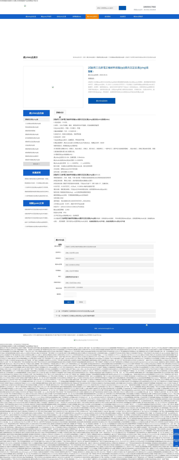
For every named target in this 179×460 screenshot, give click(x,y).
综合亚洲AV (142, 369)
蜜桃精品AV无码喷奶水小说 (130, 351)
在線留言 (123, 16)
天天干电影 (101, 356)
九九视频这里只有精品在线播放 (32, 439)
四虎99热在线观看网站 (51, 397)
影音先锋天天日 (8, 374)
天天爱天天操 (167, 369)
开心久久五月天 (126, 364)
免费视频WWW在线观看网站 (26, 429)
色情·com (113, 349)
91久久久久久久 (115, 356)
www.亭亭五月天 (71, 348)
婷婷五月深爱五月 (82, 353)
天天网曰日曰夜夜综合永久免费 (106, 448)
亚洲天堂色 (42, 436)
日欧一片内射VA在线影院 (48, 439)
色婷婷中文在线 (107, 392)
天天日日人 (85, 455)
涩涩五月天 (130, 411)
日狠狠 (109, 438)
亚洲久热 (2, 372)
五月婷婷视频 (69, 395)
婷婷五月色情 (25, 367)
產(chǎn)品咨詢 (101, 101)
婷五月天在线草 (166, 372)
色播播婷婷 (56, 371)
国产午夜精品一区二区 (81, 424)
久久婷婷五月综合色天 (149, 364)
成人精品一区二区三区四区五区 (115, 431)
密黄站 (61, 351)
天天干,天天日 (30, 425)
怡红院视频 (165, 397)
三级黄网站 (82, 374)
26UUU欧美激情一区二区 (80, 420)
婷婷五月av (127, 349)
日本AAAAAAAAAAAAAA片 (88, 367)
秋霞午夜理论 (109, 374)
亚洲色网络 (158, 399)
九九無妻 (157, 388)
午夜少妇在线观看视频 (114, 422)
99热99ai (152, 399)
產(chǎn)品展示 (92, 16)
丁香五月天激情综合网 (105, 441)
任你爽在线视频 (35, 448)
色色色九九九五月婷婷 (112, 379)
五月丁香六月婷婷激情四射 (51, 386)
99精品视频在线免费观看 (21, 434)
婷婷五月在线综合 (128, 383)
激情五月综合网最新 (15, 367)
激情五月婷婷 (33, 413)
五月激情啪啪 (151, 397)
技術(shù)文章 (61, 16)
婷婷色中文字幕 (173, 395)
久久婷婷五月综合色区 (169, 360)
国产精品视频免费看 (171, 356)
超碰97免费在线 (28, 378)
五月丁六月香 (16, 371)
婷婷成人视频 (170, 353)
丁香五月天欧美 (93, 411)
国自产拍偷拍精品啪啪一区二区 (134, 401)
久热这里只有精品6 (137, 379)
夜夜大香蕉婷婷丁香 (137, 364)
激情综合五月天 (92, 356)
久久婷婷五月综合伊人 (124, 450)
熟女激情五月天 (8, 349)
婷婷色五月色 (149, 408)
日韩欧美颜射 (85, 360)
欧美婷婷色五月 (142, 432)
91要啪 (171, 348)
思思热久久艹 (82, 436)
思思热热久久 (93, 381)
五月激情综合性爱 (143, 422)
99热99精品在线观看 (109, 383)
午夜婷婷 (55, 395)
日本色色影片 (25, 445)
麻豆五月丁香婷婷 (117, 434)
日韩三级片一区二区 (89, 348)
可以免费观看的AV (159, 457)
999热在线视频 (51, 415)
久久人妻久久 (38, 355)
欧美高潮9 (28, 376)
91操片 (79, 402)
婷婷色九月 (98, 427)
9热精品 (105, 455)
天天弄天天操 (84, 453)
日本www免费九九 (54, 367)
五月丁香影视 (59, 390)
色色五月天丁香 (174, 379)
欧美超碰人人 (11, 388)
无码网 (104, 445)
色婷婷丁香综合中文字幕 (41, 408)
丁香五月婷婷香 (161, 429)
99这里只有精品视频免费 (79, 362)
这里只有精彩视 (102, 360)
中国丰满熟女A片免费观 (128, 413)
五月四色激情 (9, 372)
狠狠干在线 (112, 390)
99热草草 (50, 365)
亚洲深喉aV (163, 424)
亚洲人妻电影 (51, 424)
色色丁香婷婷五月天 (65, 446)
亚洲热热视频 (64, 381)
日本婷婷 (56, 452)
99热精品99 (166, 448)
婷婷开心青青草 (45, 450)
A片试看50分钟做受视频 (70, 434)
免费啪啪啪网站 (157, 452)
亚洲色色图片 (102, 386)
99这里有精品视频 (153, 415)
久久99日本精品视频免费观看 (125, 455)
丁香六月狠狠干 (98, 362)
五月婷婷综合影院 (136, 415)
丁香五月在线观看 (160, 386)
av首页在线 (96, 397)
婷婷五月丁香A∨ (60, 364)
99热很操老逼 (29, 457)
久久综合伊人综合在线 (105, 385)
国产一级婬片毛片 (147, 360)
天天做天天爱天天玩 (87, 395)
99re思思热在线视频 (31, 385)
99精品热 (95, 365)
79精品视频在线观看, (119, 406)
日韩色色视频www (131, 378)
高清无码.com (157, 408)
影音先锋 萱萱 (164, 431)
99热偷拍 (90, 424)
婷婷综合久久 (36, 446)
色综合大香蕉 (57, 416)
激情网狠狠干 (148, 436)
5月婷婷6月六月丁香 (34, 411)
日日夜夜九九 (134, 422)
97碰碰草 (45, 443)
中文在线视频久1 (154, 411)
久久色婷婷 (106, 358)
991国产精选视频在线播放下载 (15, 365)
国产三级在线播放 (148, 372)
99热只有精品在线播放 (79, 432)
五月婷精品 (119, 416)
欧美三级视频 (70, 424)
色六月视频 (37, 409)
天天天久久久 (69, 355)
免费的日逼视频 (137, 383)
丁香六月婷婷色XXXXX (69, 392)
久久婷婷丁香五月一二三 (130, 404)
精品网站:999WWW (34, 434)
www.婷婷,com (79, 413)
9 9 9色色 (34, 452)
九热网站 (118, 413)
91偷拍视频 (33, 371)
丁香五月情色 (85, 402)
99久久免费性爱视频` (15, 445)
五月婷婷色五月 (78, 457)
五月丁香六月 (34, 422)
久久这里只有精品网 (129, 453)
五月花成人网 (99, 408)
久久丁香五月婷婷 (52, 376)
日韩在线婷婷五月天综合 (117, 453)
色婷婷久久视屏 (32, 379)
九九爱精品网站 (165, 388)
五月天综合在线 (139, 441)
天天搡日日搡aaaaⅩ (89, 358)
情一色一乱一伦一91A (82, 429)
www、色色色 (28, 349)
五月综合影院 (131, 436)
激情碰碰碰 (165, 408)
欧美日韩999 (86, 457)
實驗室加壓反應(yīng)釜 (31, 134)
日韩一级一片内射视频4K (167, 351)
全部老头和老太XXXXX (165, 415)
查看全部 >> (36, 164)
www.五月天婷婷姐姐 (58, 349)
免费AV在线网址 (136, 402)
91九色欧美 (28, 431)
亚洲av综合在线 (127, 367)
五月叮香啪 (43, 395)
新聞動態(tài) (77, 16)
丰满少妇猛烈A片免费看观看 (136, 459)
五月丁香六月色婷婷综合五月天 (31, 395)
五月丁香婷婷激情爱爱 (30, 390)
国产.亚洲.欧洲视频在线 (38, 455)
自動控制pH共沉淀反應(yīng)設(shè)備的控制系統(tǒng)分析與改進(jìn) (37, 218)
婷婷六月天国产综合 (89, 416)
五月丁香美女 (141, 450)
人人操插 (80, 434)
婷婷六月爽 (67, 353)
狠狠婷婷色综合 (43, 401)
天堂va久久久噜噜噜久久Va (115, 429)
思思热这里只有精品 (122, 425)
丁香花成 (52, 364)
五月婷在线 (106, 395)
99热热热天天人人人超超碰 (124, 348)
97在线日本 (72, 453)
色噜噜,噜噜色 (138, 372)
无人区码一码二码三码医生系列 (12, 362)
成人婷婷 (103, 388)
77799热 (43, 429)
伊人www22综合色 (71, 402)
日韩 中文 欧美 (39, 420)
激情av (97, 438)
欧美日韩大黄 (95, 385)
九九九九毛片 (12, 448)
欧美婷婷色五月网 (139, 443)
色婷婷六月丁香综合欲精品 (151, 416)
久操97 (101, 450)
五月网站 (162, 358)
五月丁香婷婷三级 (74, 374)
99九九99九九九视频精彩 (158, 455)
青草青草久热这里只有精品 (165, 422)
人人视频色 (134, 450)
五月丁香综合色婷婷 (24, 406)
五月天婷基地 (40, 371)
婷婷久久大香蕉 (158, 349)
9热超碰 (88, 374)
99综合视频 (39, 399)
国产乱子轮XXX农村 (152, 369)
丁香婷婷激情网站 (79, 450)
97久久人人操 (119, 355)
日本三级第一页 (62, 358)
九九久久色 (108, 356)
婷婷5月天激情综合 (60, 431)
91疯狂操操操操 (63, 418)
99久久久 (91, 455)
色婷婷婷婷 (95, 422)
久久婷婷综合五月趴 (141, 376)
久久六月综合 (7, 378)
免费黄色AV (142, 351)
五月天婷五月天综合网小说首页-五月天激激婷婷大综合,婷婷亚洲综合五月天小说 (134, 381)
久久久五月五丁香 (48, 425)
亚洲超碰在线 (59, 424)
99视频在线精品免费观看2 (57, 420)
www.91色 (168, 358)
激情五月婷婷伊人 (171, 362)
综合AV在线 (141, 365)
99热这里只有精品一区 (82, 381)
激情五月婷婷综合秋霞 (28, 432)
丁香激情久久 (109, 452)
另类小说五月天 (100, 452)
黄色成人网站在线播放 (148, 386)
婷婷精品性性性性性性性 (158, 356)
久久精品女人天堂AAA (46, 434)
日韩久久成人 (8, 369)
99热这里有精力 (72, 427)
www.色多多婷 (47, 457)
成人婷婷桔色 (156, 379)
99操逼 (36, 436)
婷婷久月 (77, 397)
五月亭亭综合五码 (25, 416)
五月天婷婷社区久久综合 (153, 450)
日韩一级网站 (150, 448)
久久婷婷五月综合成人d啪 (31, 353)
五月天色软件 (38, 425)
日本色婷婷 (171, 402)
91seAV (92, 378)
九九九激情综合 (140, 436)
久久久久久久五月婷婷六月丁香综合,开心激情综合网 (124, 409)
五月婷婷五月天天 (124, 408)
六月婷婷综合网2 (67, 432)
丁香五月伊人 (97, 425)
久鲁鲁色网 (83, 401)
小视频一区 (151, 413)
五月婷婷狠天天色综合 (136, 353)
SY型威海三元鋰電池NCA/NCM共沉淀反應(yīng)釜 (78, 311)
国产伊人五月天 (90, 349)
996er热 (99, 453)
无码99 (2, 383)
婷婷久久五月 (10, 418)
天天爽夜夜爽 (20, 448)
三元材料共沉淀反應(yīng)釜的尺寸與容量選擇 (37, 187)
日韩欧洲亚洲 (9, 438)
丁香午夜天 (60, 360)
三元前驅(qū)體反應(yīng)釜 (116, 57)
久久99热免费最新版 (127, 397)
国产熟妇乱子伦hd (32, 392)
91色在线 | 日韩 (134, 408)
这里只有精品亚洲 (59, 443)
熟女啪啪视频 (143, 446)
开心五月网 (27, 422)
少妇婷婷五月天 (138, 358)
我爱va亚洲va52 (19, 427)
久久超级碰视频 (111, 348)
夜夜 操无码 (6, 392)
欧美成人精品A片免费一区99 (94, 432)
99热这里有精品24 (130, 445)
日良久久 (122, 392)
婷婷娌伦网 (11, 408)
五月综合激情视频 (95, 404)
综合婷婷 (75, 436)
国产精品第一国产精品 (31, 360)
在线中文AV (167, 367)
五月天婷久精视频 (173, 371)
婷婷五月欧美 (110, 445)
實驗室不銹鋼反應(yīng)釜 (32, 160)
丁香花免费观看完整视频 (98, 374)
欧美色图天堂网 (45, 409)
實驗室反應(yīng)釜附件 (31, 156)
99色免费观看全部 (114, 436)
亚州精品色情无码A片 (94, 364)
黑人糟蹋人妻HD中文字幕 (25, 397)
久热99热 (106, 457)
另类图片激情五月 (158, 453)
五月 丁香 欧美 (130, 443)
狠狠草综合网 (63, 452)
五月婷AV (135, 439)
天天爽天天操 (148, 459)
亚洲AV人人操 (102, 411)
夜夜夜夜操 (113, 425)
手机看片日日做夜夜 (36, 416)
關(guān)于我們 (46, 16)
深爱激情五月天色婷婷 (75, 455)
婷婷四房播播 (87, 422)
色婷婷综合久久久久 (69, 388)
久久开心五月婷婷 (164, 416)
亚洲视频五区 (106, 418)
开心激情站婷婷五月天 (132, 452)
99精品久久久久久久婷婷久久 (110, 427)
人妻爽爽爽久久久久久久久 (83, 385)
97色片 (29, 443)
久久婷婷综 (12, 360)
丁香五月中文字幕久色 (19, 364)
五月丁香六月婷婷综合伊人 (67, 367)
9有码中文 (53, 379)
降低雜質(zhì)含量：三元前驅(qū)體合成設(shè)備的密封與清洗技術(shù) (37, 183)
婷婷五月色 (133, 427)
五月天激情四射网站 (169, 439)
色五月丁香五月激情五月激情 (150, 390)
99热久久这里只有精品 (17, 378)
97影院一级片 (89, 376)
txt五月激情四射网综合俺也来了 (154, 365)
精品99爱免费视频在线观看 (48, 404)
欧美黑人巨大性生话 (128, 434)
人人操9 (86, 388)
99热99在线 (6, 457)
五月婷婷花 (163, 434)
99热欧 (9, 429)
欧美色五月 (97, 436)
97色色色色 (158, 413)
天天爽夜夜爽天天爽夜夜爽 (114, 367)
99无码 (63, 402)
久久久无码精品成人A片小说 (47, 427)
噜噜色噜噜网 (72, 422)
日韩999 (118, 390)
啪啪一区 (113, 416)
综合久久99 (65, 374)
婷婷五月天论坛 (131, 360)
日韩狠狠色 (40, 418)
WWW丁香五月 (14, 406)
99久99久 (68, 356)
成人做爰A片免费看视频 (11, 446)
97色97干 (168, 418)
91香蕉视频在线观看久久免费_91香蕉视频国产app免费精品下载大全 (19, 1)
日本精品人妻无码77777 (75, 415)
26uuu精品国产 (163, 348)
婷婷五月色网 (113, 399)
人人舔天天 (80, 348)
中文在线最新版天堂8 (142, 413)
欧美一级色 (5, 450)
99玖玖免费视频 (7, 453)
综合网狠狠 (24, 443)
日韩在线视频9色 (62, 404)
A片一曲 (43, 448)
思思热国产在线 (12, 397)
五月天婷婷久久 (169, 457)
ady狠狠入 (52, 431)
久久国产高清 (112, 455)
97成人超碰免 (99, 446)
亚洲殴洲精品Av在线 (160, 441)
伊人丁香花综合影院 (12, 452)
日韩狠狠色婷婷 (120, 401)
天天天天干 (67, 390)
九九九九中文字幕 (154, 434)
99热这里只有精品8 (35, 404)
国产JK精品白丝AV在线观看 (138, 388)
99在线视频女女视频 (67, 416)
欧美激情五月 (162, 390)
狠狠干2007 (42, 441)
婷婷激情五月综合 (106, 420)
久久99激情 (113, 457)
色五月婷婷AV (4, 397)
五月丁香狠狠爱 (147, 431)
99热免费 (156, 351)
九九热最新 (63, 348)
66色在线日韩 (92, 353)
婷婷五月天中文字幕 (88, 399)
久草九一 (103, 431)
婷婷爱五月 (60, 388)
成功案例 (107, 16)
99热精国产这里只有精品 (64, 372)
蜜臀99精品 (44, 383)
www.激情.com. (101, 394)
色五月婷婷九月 (156, 353)
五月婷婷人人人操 (132, 365)
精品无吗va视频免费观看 (129, 424)
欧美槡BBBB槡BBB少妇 (62, 445)
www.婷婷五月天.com (160, 385)
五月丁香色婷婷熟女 (71, 364)
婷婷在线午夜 (86, 383)
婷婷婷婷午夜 (127, 429)
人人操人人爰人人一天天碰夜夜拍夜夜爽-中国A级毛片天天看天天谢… (155, 445)
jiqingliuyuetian (20, 360)
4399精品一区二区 (63, 376)
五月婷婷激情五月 (92, 401)
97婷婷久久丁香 (13, 450)
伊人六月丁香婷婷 (134, 446)
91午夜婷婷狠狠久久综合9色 (87, 408)
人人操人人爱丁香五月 (168, 404)
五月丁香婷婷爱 (149, 457)
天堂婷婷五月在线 (172, 409)
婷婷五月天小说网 (50, 455)
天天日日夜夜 (144, 429)
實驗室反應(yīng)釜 (102, 57)
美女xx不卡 (116, 374)
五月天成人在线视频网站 (51, 369)
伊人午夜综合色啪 (67, 379)
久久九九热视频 (124, 374)
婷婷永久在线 (24, 438)
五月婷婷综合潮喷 (29, 355)
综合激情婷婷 (166, 349)
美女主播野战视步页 (166, 401)
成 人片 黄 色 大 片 (39, 381)
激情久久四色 (82, 349)
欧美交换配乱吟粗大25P (105, 365)
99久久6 (87, 450)
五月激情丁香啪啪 (102, 367)
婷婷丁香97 (30, 369)
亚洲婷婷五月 (79, 371)
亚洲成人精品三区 (78, 416)
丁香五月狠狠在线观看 (40, 351)
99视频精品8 (107, 434)
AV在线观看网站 (157, 360)
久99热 (52, 452)
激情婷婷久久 (81, 452)
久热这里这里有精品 (139, 448)
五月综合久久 (3, 358)
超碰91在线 (27, 448)
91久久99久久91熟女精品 (82, 438)
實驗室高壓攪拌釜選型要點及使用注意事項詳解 (37, 191)
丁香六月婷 (5, 445)
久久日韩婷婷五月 (169, 453)
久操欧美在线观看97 (43, 452)
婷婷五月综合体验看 (41, 424)
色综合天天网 (98, 413)
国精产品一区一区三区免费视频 (55, 406)
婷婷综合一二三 (56, 381)
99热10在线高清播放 (116, 364)
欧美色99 (107, 349)
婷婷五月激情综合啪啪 (31, 365)
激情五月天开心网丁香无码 (100, 390)
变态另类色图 (64, 422)
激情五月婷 (81, 404)
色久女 (164, 353)
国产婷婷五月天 (153, 422)
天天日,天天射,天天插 (62, 439)
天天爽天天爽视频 (72, 404)
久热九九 (146, 411)
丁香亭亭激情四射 (9, 404)
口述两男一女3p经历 (52, 429)
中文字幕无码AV (97, 395)
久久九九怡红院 (58, 353)
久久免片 (58, 379)
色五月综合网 (74, 408)
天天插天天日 (111, 459)
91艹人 (106, 408)
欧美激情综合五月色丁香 (102, 439)
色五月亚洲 (19, 439)
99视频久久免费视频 (59, 425)
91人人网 (126, 446)
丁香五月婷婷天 (147, 353)
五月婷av (165, 427)
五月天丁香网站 (86, 386)
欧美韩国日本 (94, 441)
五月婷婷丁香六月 (121, 411)
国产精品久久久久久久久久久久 (151, 424)
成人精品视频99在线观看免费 (124, 438)
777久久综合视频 (115, 432)
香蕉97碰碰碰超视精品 (66, 386)
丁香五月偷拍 (156, 431)
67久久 (78, 453)
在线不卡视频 (22, 348)
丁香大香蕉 (51, 353)
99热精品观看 (157, 372)
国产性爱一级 (165, 413)
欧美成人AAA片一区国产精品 (57, 356)
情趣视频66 (72, 381)
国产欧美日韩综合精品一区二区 (150, 402)
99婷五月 (152, 355)
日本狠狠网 (34, 406)
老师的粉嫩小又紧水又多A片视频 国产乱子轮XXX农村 (155, 438)
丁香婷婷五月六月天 (44, 388)
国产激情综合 (86, 441)
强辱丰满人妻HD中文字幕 (96, 402)
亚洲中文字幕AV (11, 441)
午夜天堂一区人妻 (110, 401)
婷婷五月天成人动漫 (52, 351)
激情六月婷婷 (41, 406)
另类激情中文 (108, 372)
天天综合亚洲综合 (62, 378)
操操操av (158, 397)
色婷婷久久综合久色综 (94, 420)
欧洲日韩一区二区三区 (49, 390)
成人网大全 (145, 434)
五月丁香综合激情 (124, 427)
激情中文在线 (14, 390)
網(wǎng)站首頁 (31, 16)
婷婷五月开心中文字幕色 (104, 381)
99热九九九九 (4, 448)
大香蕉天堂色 (61, 355)
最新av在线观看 (25, 371)
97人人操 (54, 358)
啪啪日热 (73, 448)
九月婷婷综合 (69, 420)
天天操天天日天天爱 (14, 385)
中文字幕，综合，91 (119, 372)
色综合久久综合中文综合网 (157, 418)
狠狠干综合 (94, 386)
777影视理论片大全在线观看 (151, 358)
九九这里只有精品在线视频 (76, 409)
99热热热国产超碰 (99, 372)
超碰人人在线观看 (109, 353)
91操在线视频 (79, 394)
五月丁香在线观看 (82, 364)
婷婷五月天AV (18, 404)
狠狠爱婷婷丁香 (133, 432)
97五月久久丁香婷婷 (96, 445)
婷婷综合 (54, 457)
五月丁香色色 (124, 358)
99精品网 (171, 427)
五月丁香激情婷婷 (19, 349)
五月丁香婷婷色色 (97, 418)
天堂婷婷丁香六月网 (162, 364)
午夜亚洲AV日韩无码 (171, 386)
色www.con (9, 364)
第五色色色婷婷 (129, 448)
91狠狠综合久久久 (120, 445)
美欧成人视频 (122, 418)
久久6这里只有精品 (64, 369)
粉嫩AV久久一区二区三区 (72, 401)
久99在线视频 (129, 394)
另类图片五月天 (108, 362)
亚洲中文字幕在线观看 (22, 413)
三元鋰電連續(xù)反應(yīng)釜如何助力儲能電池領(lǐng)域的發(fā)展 (37, 196)
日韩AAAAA (96, 443)
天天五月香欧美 (165, 379)
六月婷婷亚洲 (143, 397)
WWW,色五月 (77, 395)
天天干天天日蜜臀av (67, 450)
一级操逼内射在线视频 (134, 385)
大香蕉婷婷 (157, 401)
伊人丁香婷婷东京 (166, 374)
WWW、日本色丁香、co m (117, 439)
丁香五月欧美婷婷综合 (127, 390)
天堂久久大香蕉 (166, 406)
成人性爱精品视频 (33, 401)
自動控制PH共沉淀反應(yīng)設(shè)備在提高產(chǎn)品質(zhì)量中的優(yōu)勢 (37, 213)
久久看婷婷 (63, 371)
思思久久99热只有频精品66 (76, 376)
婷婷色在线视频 (78, 425)
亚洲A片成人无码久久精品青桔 (19, 411)
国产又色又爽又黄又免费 (15, 455)
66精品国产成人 (71, 378)
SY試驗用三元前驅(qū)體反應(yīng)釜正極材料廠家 (78, 316)
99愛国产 (86, 448)
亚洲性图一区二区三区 (100, 424)
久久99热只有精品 (171, 383)
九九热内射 (65, 415)
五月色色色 (26, 404)
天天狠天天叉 (144, 385)
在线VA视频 (119, 383)
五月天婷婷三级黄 (79, 351)
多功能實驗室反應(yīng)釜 (32, 138)
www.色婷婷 (120, 349)
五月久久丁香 (118, 351)
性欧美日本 (17, 415)
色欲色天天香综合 (63, 453)
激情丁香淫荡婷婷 (63, 397)
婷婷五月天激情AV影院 (62, 455)
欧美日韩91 (30, 381)
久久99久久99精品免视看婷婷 (87, 446)
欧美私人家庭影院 (153, 446)
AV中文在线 (147, 420)
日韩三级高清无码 (80, 431)
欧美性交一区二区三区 (9, 413)
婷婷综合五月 (90, 362)
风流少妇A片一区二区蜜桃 (119, 365)
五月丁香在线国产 (47, 358)
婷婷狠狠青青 (74, 390)
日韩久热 (39, 390)
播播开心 (151, 385)
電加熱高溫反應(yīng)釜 (31, 127)
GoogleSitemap (97, 335)
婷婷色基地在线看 (113, 408)
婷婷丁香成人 (138, 434)
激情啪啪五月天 (73, 418)
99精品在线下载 (77, 383)
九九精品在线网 (29, 408)
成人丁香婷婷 (90, 372)
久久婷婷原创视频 (51, 445)
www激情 (24, 379)
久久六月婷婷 (124, 376)
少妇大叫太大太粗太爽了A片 (65, 457)
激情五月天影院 (145, 355)
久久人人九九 (36, 397)
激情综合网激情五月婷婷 (50, 355)
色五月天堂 (70, 358)
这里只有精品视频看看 (162, 395)
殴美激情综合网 (148, 425)
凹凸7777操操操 (72, 452)
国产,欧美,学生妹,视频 (145, 455)
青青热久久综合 (18, 374)
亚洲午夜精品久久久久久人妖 (23, 418)
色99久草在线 (86, 445)
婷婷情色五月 (174, 413)
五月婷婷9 (7, 356)
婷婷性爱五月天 (110, 394)
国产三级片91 (78, 441)
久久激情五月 (155, 420)
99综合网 (50, 443)
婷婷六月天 (175, 401)
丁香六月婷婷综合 (45, 364)
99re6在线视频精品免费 (31, 427)
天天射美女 (48, 381)
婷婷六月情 (53, 388)
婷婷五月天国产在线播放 (12, 416)
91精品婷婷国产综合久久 (86, 390)
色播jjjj (26, 401)
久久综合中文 (163, 402)
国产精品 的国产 (110, 411)
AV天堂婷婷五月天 (36, 453)
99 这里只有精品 (14, 392)
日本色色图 (146, 406)
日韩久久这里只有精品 (157, 367)
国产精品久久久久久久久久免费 (77, 439)
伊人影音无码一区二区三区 (165, 392)
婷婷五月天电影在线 (30, 402)
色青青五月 (103, 397)
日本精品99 (45, 431)
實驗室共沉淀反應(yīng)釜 (32, 141)
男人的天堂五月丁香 (157, 439)
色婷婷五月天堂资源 (129, 399)
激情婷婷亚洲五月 (148, 401)
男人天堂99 (74, 446)
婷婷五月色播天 (67, 362)
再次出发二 (136, 438)
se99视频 (71, 397)
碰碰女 (129, 379)
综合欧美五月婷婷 (161, 355)
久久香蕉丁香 (54, 418)
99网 (64, 424)
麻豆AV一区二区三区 (39, 378)
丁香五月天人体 (29, 351)
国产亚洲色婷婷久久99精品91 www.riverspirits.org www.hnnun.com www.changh (135, 362)
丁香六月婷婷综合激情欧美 (67, 385)
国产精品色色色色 (98, 392)
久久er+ (170, 394)
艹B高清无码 (162, 378)
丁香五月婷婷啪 (129, 372)
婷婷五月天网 (79, 388)
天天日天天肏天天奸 (94, 429)
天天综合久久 (120, 457)
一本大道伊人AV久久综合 (55, 408)
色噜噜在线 (74, 353)
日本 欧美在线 (43, 353)
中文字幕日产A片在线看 (17, 401)
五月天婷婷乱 (36, 349)
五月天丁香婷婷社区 (138, 457)
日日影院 (20, 390)
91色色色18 (114, 418)
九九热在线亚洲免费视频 (143, 378)
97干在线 (5, 360)
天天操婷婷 (67, 406)
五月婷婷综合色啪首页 (96, 383)
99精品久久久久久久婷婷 (28, 383)
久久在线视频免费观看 (20, 372)
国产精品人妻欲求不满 (66, 399)
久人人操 (58, 415)
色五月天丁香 (125, 432)
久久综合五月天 (88, 355)
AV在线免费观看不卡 (145, 367)
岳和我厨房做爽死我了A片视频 (53, 432)
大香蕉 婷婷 (116, 392)
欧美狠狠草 (6, 351)
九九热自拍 (149, 452)
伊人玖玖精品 (117, 397)
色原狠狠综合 (139, 406)
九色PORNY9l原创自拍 (45, 422)
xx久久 (159, 374)
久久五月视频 (5, 401)
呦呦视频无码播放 (126, 356)
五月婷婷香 (89, 365)
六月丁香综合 (164, 425)
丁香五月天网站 (75, 406)
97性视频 (139, 424)
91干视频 (160, 369)
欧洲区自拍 (67, 360)
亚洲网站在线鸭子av (136, 395)
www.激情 (32, 424)
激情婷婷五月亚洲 (167, 399)
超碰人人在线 (99, 409)
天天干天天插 (34, 441)
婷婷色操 (134, 418)
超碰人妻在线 (12, 358)
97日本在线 (118, 353)
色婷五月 (22, 385)
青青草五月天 (45, 459)
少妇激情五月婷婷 (76, 360)
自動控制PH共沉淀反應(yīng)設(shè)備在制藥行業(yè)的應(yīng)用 (37, 209)
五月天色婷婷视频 (149, 441)
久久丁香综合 (87, 434)
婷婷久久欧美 (37, 358)
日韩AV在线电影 (123, 369)
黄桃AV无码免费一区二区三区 (156, 432)
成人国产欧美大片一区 (147, 348)
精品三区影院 (32, 415)
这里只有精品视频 (51, 378)
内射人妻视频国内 (88, 425)
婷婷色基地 (65, 409)
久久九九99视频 (21, 381)
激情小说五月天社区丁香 (7, 436)
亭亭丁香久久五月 (49, 374)
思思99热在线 (110, 388)
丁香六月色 (58, 413)
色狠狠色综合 (22, 446)
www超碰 (2, 438)
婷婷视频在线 (128, 402)
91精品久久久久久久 (101, 348)
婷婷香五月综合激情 (97, 351)
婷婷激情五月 (151, 388)
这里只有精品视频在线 (119, 378)
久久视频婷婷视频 (37, 443)
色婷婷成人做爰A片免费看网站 (67, 429)
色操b (18, 425)
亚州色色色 (132, 376)
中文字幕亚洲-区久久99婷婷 (164, 381)
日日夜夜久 (59, 441)
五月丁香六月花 (103, 415)
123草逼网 (134, 356)
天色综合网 (58, 374)
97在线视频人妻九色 (42, 356)
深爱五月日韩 (129, 392)
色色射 (50, 383)
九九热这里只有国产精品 (14, 379)
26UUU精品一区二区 (113, 360)
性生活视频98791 (133, 420)
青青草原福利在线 (78, 355)
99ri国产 (92, 438)
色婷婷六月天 (123, 420)
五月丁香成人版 (78, 358)
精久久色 (126, 355)
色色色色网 (80, 422)
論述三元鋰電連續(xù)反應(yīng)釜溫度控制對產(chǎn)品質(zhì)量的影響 (37, 222)
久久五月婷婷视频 (106, 404)
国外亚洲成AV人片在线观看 (100, 369)
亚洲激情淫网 (140, 453)
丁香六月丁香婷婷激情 (21, 386)
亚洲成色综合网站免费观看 (159, 443)
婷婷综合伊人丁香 (99, 406)
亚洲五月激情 (125, 353)
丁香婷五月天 (97, 371)
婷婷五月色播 (48, 394)
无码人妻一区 (162, 409)
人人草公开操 (48, 392)
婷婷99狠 (136, 397)
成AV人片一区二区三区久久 (160, 436)
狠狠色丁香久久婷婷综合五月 (56, 411)
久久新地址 (91, 379)
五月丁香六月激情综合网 (11, 409)
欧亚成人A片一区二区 (87, 397)
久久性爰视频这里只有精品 (114, 424)
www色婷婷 (175, 406)
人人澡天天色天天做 (142, 349)
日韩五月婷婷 (44, 411)
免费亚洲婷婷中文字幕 (97, 457)
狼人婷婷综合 (70, 431)
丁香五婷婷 (30, 348)
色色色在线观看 (77, 386)
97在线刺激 (90, 436)
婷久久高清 (80, 392)
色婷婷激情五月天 (5, 381)
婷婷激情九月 (105, 425)
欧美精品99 (6, 406)
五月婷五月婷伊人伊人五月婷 (35, 372)
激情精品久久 (163, 376)
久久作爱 (30, 358)
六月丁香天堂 (123, 360)
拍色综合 (17, 399)
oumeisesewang (41, 415)
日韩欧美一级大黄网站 (124, 415)
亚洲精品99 (80, 448)
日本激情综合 (14, 348)
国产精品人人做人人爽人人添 (78, 369)
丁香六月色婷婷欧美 (75, 445)
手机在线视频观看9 (117, 446)
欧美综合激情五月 (113, 369)
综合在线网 (13, 351)
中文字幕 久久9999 (24, 356)
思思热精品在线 (19, 408)
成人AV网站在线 (113, 443)
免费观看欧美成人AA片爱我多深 (12, 432)
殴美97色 (130, 358)
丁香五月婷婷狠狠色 (153, 376)
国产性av (39, 379)
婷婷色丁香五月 (37, 431)
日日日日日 (23, 392)
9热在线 (136, 455)
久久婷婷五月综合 (67, 365)
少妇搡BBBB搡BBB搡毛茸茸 (167, 420)
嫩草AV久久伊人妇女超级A (100, 459)
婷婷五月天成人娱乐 (31, 394)
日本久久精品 (70, 371)
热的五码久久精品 (40, 432)
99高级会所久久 (112, 415)
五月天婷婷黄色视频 (10, 439)
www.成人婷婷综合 (89, 413)
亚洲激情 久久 (12, 425)
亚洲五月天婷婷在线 (108, 351)
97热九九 (172, 388)
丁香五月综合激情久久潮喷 (154, 427)
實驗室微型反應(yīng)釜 (31, 149)
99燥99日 (175, 381)
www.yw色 (23, 369)
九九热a (151, 349)
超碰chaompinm (76, 356)
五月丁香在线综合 (134, 369)
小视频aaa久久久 (68, 351)
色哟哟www (10, 420)
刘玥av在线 (129, 439)
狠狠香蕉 (50, 416)
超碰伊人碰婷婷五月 (94, 388)
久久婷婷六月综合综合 (83, 378)
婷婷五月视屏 (162, 446)
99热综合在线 (41, 445)
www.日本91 (137, 390)
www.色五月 (46, 379)
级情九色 (169, 385)
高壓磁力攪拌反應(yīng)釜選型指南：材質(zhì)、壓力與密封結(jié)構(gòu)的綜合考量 (37, 179)
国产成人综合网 (26, 455)
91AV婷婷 (16, 438)
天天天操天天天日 (43, 365)
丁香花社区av (106, 432)
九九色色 (139, 360)
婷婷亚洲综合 (70, 438)
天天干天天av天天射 (18, 402)
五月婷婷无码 (167, 365)
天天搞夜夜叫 (149, 371)
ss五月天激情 (89, 431)
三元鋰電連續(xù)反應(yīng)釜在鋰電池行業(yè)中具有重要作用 (37, 226)
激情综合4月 (142, 452)
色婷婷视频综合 (42, 376)
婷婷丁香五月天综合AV (40, 362)
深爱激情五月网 (10, 399)
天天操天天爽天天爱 (109, 402)
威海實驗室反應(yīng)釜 (31, 152)
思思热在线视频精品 (121, 459)
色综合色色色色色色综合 (79, 372)
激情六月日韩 (56, 383)
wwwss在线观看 (100, 349)
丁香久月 (128, 418)
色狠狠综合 (30, 409)
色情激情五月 (57, 365)
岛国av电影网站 (147, 379)
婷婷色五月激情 (94, 450)
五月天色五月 (10, 386)
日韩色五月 (116, 371)
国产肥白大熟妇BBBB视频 (167, 411)
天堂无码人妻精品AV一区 (25, 450)
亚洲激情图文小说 (161, 383)
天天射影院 (61, 395)
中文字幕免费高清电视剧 (85, 418)
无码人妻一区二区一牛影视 (150, 392)
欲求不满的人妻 (38, 348)
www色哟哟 (144, 415)
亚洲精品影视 (152, 429)
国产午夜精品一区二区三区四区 (136, 371)
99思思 (2, 439)
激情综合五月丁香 (138, 411)
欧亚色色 (44, 416)
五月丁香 (133, 349)
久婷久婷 (125, 416)
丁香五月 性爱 (136, 429)
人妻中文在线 (170, 378)
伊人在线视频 (113, 395)
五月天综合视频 (172, 425)
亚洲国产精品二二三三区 (100, 355)
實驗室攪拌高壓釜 (30, 131)
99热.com (131, 425)
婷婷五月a (38, 429)
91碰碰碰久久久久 (107, 371)
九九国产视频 (103, 438)
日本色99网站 (123, 436)
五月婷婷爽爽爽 (125, 422)
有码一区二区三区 (145, 409)
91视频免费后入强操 (100, 379)
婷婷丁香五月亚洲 (58, 392)
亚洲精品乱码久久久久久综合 (50, 453)
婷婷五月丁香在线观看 (79, 365)
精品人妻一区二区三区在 (110, 450)
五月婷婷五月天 (83, 411)
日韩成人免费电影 (70, 443)
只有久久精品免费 (115, 358)
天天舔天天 (85, 356)
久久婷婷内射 (126, 388)
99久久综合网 (14, 356)
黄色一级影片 (88, 443)
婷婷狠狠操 (148, 439)
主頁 (84, 57)
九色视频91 (41, 360)
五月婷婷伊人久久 (58, 434)
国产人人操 (141, 439)
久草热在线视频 (105, 364)
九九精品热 (33, 356)
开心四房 (23, 425)
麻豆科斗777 (46, 399)
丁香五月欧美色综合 (38, 374)
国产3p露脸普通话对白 (68, 413)
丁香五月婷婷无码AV (48, 413)
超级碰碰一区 (151, 395)
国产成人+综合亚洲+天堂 (63, 448)
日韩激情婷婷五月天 (32, 388)
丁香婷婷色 (47, 418)
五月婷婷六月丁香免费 (44, 385)
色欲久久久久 (66, 408)
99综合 (43, 397)
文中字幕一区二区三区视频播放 (132, 386)
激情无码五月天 (55, 385)
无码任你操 (110, 397)
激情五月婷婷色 (79, 443)
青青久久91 (40, 386)
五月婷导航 (135, 367)
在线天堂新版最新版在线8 (55, 362)
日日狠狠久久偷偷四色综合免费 (143, 394)
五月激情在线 (21, 431)
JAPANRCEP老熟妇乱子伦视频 (103, 378)
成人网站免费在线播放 (109, 413)
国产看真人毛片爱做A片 (50, 372)
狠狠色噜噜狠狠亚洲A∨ (90, 394)
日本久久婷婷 (147, 356)
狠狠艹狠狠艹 (20, 351)
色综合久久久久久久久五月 (119, 385)
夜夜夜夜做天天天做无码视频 (56, 401)
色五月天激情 (150, 351)
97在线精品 (6, 367)
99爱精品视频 (69, 425)
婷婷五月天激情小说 (119, 452)
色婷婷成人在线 (19, 355)
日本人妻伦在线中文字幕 (72, 411)
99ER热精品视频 (120, 394)
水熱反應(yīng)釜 (30, 145)
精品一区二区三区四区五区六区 (14, 422)
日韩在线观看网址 (7, 371)
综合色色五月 (56, 422)
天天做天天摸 (16, 369)
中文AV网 (87, 404)
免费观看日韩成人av (97, 434)
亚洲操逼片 (122, 443)
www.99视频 (122, 371)
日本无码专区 (119, 402)
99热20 (114, 438)
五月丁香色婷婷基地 (10, 424)
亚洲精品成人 (81, 427)
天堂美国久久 (111, 355)
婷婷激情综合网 (104, 443)
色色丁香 (140, 356)
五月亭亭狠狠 (115, 420)
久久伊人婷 (14, 381)
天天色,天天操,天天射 (52, 436)
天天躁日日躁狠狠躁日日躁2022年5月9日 (149, 404)
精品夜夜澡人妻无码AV (49, 348)
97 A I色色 (97, 399)
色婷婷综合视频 (148, 453)
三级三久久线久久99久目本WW (111, 376)
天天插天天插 (107, 446)
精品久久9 (29, 446)
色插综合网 (76, 379)
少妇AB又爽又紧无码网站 (103, 416)
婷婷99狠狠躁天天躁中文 (27, 436)
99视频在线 (128, 431)
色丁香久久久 (110, 386)
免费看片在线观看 (142, 427)
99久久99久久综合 (21, 388)
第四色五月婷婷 (34, 367)
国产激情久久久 (55, 399)
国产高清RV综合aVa (46, 349)
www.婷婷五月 (24, 415)
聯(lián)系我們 (138, 16)
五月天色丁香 (7, 394)
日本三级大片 (136, 348)
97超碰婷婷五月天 (137, 431)
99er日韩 (89, 369)
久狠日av (6, 390)
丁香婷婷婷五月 (51, 402)
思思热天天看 (20, 376)
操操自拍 (139, 418)
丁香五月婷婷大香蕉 (68, 441)
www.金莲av (98, 358)
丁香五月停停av (38, 457)
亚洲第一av (41, 392)
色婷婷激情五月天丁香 (15, 395)
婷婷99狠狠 (14, 429)
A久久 (57, 348)
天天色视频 (142, 408)
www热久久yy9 (77, 399)
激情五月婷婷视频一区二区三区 (21, 453)
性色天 (175, 348)
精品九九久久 (115, 441)
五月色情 (49, 395)
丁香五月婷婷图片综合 (27, 362)
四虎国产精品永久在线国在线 (13, 383)
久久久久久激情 (39, 438)
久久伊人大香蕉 (158, 448)
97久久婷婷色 (49, 371)
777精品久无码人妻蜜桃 (32, 364)
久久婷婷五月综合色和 (10, 431)
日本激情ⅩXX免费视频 (149, 383)
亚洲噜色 (39, 413)
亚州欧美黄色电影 (11, 353)
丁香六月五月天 (16, 459)
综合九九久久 (154, 378)
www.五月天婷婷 (171, 441)
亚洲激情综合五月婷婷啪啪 (28, 399)
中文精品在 (5, 425)
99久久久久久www (134, 355)
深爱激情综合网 (118, 386)
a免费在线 (53, 409)
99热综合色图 (18, 420)
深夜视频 (38, 383)
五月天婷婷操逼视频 (55, 450)
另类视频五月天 (43, 367)
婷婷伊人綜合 (20, 353)
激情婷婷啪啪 (170, 355)
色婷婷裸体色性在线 (66, 383)
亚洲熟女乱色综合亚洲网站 (159, 394)
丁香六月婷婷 (83, 379)
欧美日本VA (141, 374)
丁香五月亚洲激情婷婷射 (23, 441)
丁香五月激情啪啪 (39, 369)
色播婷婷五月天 (88, 392)
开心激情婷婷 (123, 379)
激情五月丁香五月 (5, 348)
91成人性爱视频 (11, 376)
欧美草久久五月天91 (50, 360)
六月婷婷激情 (100, 353)
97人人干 (156, 348)
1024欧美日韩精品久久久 (18, 394)
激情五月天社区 (172, 364)
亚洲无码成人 (10, 427)
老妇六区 (77, 367)
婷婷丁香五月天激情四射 (160, 371)
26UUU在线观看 (130, 406)
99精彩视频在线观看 (156, 406)
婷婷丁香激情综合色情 (22, 424)
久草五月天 (172, 408)
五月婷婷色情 (16, 443)
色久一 (58, 402)
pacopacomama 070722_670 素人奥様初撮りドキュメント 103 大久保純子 (70, 459)
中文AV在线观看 (57, 394)
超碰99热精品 (93, 360)
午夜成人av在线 (32, 386)
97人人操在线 (130, 441)
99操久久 (46, 420)
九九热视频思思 (97, 376)
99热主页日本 (48, 438)
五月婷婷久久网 (27, 374)
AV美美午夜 (156, 425)
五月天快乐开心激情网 (71, 349)
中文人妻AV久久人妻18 (6, 415)
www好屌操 (87, 351)
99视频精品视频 (90, 439)
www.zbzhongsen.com (25, 452)
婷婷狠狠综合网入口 (168, 452)
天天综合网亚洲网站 (21, 358)
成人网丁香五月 (174, 416)
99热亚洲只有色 (90, 427)
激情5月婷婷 (10, 434)
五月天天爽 (106, 409)
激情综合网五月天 (36, 459)
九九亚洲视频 (118, 388)
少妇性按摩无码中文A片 (142, 399)
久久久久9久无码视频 (124, 395)
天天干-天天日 (4, 408)
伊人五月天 (9, 443)
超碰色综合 (162, 362)
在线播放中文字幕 (9, 355)
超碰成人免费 (154, 409)
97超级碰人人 (22, 409)
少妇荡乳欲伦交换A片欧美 (136, 416)
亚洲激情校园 (101, 401)
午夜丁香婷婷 (92, 453)
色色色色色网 (33, 445)
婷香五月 (34, 418)
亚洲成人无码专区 (165, 450)
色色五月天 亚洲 (50, 441)
